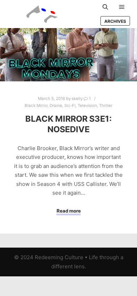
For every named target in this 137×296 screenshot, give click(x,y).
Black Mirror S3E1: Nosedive (68, 124)
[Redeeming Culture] (42, 14)
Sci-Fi (70, 105)
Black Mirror (36, 105)
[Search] (105, 7)
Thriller (105, 105)
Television (87, 105)
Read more (69, 211)
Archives (115, 21)
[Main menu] (122, 7)
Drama (56, 105)
